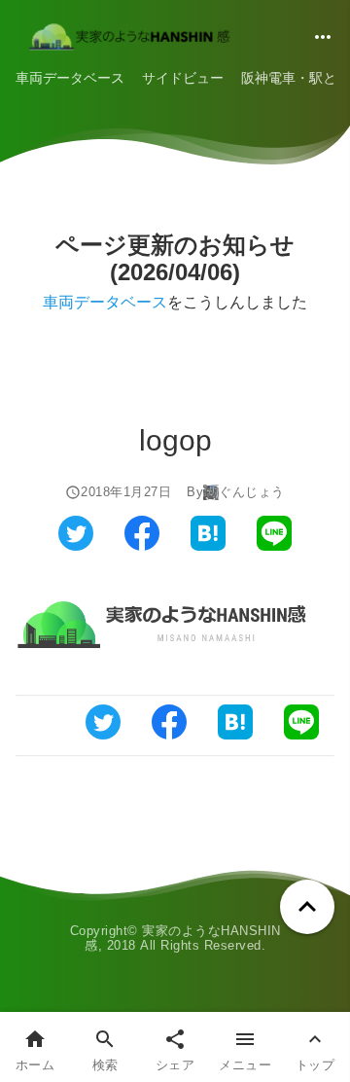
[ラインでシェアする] (274, 545)
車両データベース (70, 78)
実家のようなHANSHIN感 (183, 938)
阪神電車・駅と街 (295, 78)
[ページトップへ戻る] (307, 907)
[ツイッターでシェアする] (75, 545)
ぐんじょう (252, 492)
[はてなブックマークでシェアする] (208, 545)
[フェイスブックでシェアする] (141, 545)
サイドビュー (183, 78)
